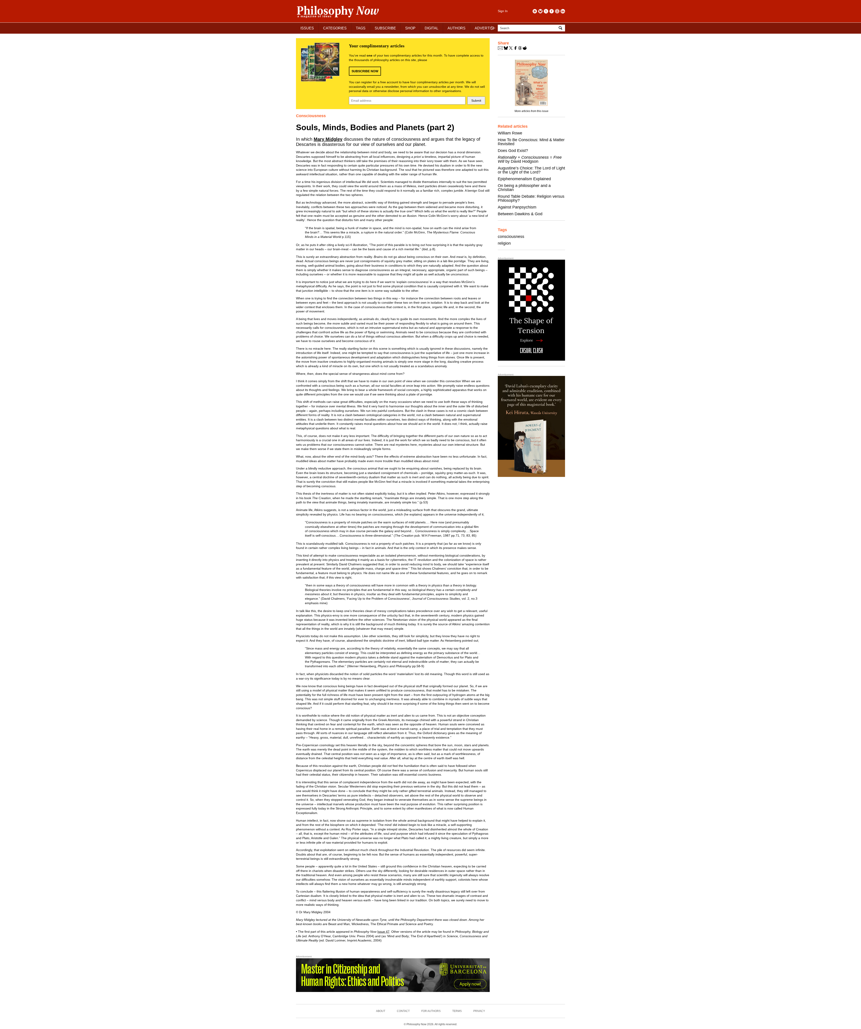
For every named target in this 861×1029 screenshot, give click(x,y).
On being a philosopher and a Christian (524, 187)
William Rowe (510, 133)
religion (504, 243)
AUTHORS (456, 28)
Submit (476, 100)
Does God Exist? (513, 150)
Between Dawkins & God (520, 214)
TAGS (360, 28)
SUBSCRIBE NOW (365, 71)
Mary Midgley (328, 139)
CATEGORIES (335, 28)
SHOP (410, 28)
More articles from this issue (531, 111)
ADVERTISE (485, 28)
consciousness (511, 236)
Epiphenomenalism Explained (524, 179)
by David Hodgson (530, 159)
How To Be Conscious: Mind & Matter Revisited (531, 142)
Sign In (503, 11)
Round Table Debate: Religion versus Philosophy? (531, 198)
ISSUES (307, 28)
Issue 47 (383, 931)
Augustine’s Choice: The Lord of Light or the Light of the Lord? (531, 170)
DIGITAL (431, 28)
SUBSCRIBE (385, 28)
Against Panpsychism (517, 207)
